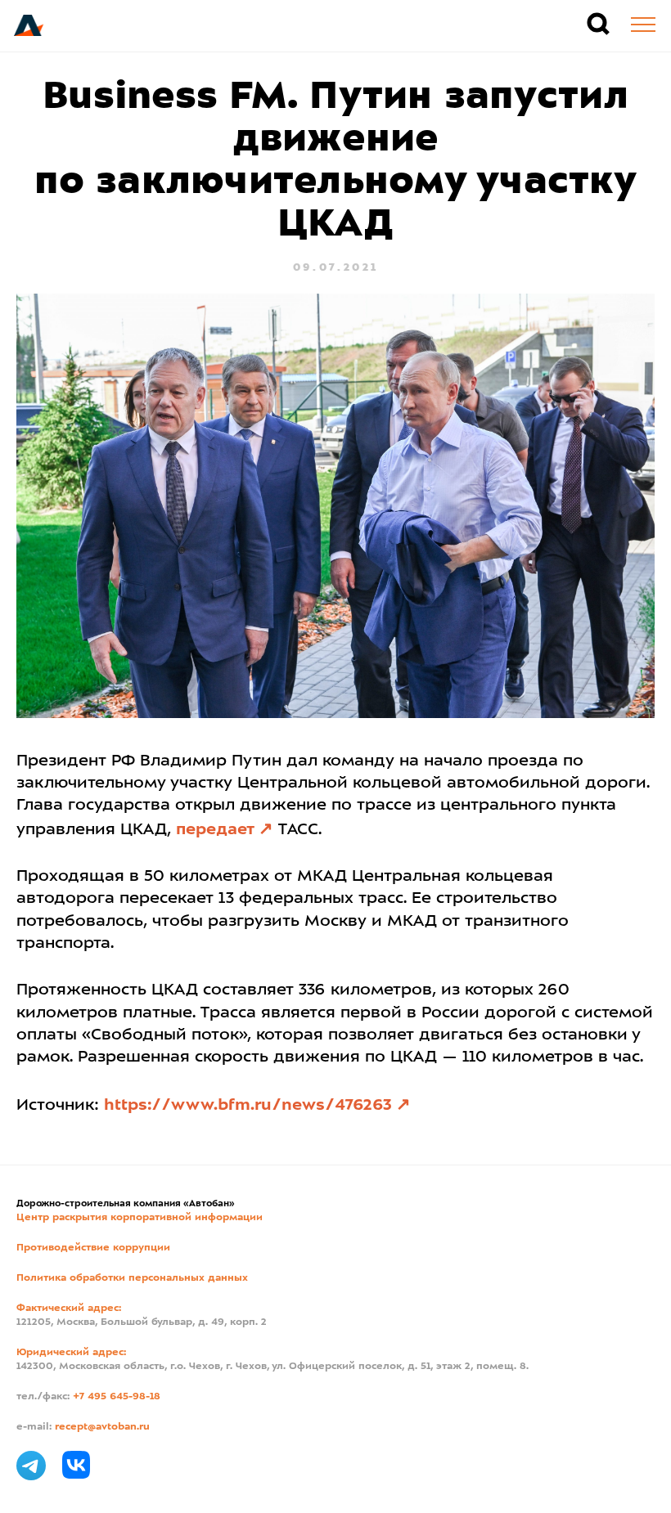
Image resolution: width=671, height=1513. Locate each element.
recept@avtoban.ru (102, 1427)
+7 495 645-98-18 (116, 1397)
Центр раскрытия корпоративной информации (139, 1218)
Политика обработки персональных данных (132, 1278)
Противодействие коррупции (93, 1248)
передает (215, 830)
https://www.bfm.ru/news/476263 (248, 1106)
